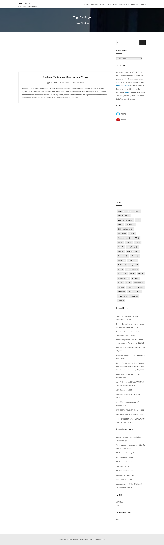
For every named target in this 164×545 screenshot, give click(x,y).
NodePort (122, 265)
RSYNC (135, 278)
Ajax (137, 211)
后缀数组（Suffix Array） (125, 394)
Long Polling (132, 247)
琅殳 (117, 505)
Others (143, 4)
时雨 (117, 457)
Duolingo (122, 233)
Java (129, 242)
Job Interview (124, 4)
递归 (117, 390)
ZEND (121, 300)
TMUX (140, 287)
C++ (120, 224)
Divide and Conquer (125, 229)
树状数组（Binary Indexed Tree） (128, 402)
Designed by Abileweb (86, 539)
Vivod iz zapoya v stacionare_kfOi (128, 445)
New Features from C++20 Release (128, 347)
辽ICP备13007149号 (99, 539)
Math (120, 251)
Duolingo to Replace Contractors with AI (66, 77)
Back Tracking (123, 215)
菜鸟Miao (119, 502)
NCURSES (132, 260)
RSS (117, 520)
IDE (120, 242)
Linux (120, 247)
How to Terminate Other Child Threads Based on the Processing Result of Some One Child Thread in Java (130, 366)
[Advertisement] (65, 56)
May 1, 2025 (53, 83)
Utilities (121, 291)
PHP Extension (132, 269)
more (139, 71)
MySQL (121, 260)
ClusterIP (130, 224)
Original (134, 265)
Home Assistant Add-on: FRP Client (128, 374)
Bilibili (118, 86)
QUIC (140, 274)
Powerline (122, 274)
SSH (128, 283)
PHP (120, 269)
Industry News (112, 4)
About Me (134, 4)
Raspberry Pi (123, 278)
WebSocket (122, 296)
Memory (135, 256)
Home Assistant (124, 238)
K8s (138, 242)
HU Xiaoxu (24, 3)
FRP (132, 233)
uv (130, 291)
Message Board (131, 453)
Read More (73, 98)
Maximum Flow (132, 251)
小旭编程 (127, 92)
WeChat (134, 296)
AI (129, 211)
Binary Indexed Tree (125, 220)
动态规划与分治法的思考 (125, 410)
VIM (138, 291)
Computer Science (97, 4)
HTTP (136, 238)
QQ (132, 274)
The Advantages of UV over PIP (127, 316)
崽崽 (117, 466)
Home (86, 4)
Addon (121, 211)
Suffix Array (138, 283)
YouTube (127, 86)
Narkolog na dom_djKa (124, 437)
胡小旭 (123, 120)
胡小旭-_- (124, 114)
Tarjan (121, 287)
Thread (131, 287)
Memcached (123, 256)
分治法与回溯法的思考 (124, 415)
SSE (120, 283)
